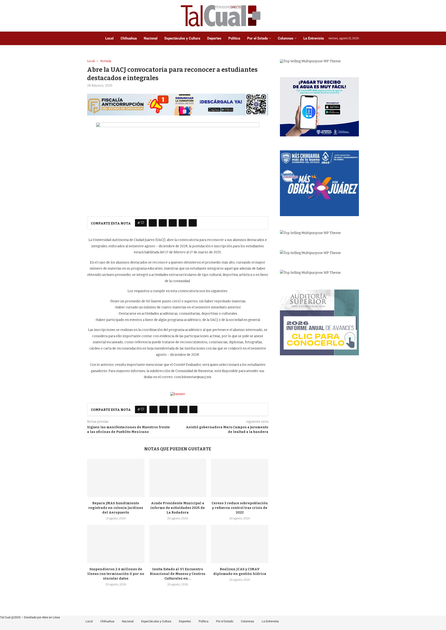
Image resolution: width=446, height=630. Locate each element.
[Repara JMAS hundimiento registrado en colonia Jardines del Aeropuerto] (115, 478)
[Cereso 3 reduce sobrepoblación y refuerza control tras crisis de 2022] (239, 478)
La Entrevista (313, 38)
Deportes (214, 38)
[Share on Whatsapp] (183, 223)
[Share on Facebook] (153, 223)
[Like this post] (142, 223)
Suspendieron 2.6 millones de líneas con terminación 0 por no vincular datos (115, 574)
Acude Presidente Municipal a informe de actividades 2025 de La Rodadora (177, 508)
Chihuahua (129, 38)
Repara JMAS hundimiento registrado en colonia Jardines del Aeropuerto (115, 508)
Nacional (150, 38)
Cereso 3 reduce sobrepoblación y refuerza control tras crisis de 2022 (240, 508)
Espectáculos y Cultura (182, 38)
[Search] (356, 16)
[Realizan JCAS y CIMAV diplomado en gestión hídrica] (239, 544)
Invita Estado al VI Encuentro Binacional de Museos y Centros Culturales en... (177, 574)
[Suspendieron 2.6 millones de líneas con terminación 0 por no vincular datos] (115, 544)
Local (109, 38)
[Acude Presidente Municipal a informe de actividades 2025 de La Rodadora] (178, 478)
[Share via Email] (193, 223)
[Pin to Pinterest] (173, 223)
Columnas (285, 38)
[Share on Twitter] (163, 223)
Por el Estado (257, 38)
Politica (234, 38)
